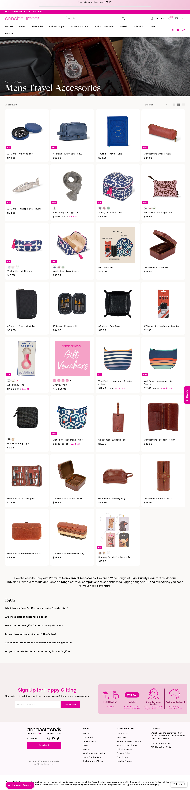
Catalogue (122, 757)
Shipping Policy (124, 749)
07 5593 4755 (160, 743)
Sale (152, 26)
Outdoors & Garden (104, 26)
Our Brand (88, 737)
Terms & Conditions (127, 745)
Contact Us (123, 733)
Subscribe (70, 704)
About (86, 733)
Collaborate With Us (93, 761)
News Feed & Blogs (92, 757)
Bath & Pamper (57, 26)
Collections (139, 26)
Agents (86, 749)
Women (9, 26)
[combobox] (96, 18)
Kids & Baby (37, 26)
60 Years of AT (90, 741)
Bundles (9, 33)
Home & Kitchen (79, 26)
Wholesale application (94, 753)
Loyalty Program (125, 761)
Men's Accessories (19, 82)
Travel (123, 26)
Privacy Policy (123, 753)
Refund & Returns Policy (129, 741)
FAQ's (85, 745)
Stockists (121, 737)
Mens (22, 26)
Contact (44, 745)
